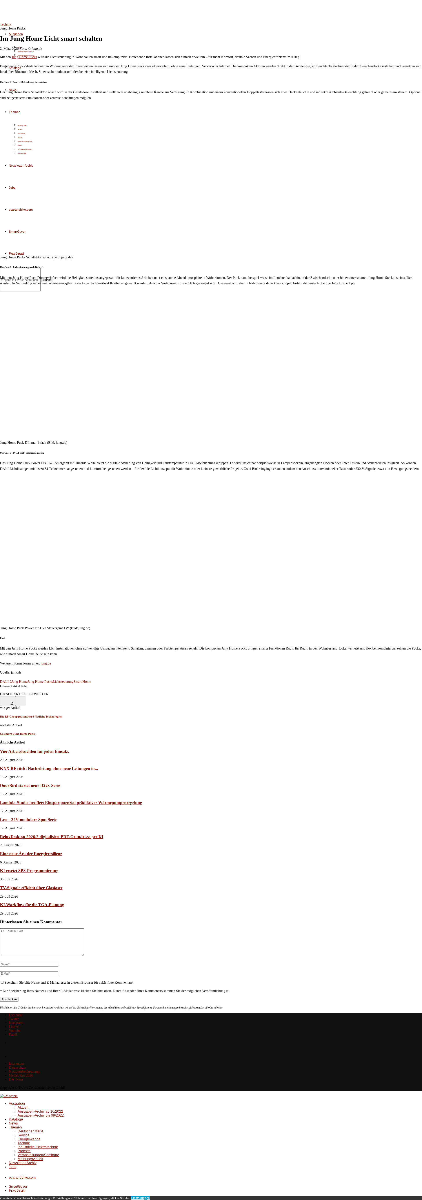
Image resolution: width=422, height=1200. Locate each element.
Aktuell (23, 1107)
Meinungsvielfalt (30, 1159)
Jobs (12, 1167)
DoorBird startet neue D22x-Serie (30, 785)
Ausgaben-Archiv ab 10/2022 (26, 51)
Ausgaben (16, 34)
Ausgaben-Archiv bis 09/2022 (41, 1115)
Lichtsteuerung (63, 681)
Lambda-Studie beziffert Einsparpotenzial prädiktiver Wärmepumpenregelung (71, 802)
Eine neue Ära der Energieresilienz (31, 853)
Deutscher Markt (30, 1131)
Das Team (16, 1079)
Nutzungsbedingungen (24, 1071)
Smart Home (82, 681)
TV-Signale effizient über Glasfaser (31, 887)
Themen (15, 1127)
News (13, 1123)
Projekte (24, 1151)
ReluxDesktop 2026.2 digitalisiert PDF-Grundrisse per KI (51, 836)
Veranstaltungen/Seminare (38, 1155)
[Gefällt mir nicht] (20, 701)
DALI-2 (5, 681)
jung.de (46, 663)
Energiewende (29, 1139)
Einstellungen (140, 1198)
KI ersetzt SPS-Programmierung (29, 870)
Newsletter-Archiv (22, 1163)
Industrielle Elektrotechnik (38, 1147)
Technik (24, 1143)
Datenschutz (17, 1067)
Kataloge (16, 1119)
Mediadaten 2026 (21, 1075)
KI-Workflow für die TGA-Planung (32, 904)
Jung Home (19, 681)
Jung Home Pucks (24, 57)
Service (23, 1135)
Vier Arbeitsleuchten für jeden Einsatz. (34, 751)
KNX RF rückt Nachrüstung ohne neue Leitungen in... (49, 768)
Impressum (16, 1063)
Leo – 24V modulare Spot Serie (28, 819)
